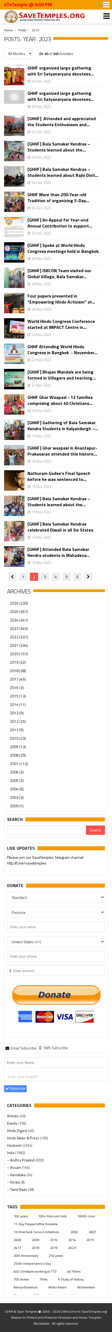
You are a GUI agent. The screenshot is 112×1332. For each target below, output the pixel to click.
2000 (74, 1231)
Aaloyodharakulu (26, 1287)
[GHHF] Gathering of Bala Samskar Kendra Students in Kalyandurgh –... (62, 426)
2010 (54, 1239)
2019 (54, 1247)
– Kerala (14, 1182)
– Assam (14, 1167)
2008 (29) (18, 755)
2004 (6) (17, 789)
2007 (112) (19, 763)
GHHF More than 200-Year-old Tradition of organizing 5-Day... (58, 198)
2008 (17, 1239)
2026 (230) (19, 603)
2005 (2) (17, 780)
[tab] (20, 1048)
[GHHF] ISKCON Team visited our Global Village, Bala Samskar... (59, 274)
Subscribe (17, 1088)
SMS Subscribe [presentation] (55, 1048)
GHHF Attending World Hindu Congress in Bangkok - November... (62, 350)
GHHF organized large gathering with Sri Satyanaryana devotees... (60, 71)
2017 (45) (18, 679)
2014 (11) (18, 704)
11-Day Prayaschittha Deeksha (36, 1224)
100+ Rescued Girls (52, 1216)
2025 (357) (19, 611)
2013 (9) (17, 713)
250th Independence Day (32, 1263)
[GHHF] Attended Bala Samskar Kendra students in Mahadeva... (58, 552)
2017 (17, 1247)
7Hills (43, 1279)
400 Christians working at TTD (35, 1271)
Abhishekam (86, 1287)
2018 (35, 1247)
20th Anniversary (26, 1255)
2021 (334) (19, 645)
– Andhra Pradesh (21, 1160)
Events (12, 1123)
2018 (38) (18, 670)
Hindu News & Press (23, 1138)
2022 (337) (19, 637)
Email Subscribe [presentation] (23, 1048)
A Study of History (71, 1279)
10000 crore (86, 1216)
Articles (13, 1116)
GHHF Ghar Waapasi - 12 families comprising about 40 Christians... (60, 400)
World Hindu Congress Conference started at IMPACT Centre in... (61, 324)
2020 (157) (19, 654)
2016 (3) (17, 687)
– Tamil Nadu (17, 1189)
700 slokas (21, 1279)
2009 (35, 1239)
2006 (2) (17, 772)
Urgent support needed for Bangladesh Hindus (57, 860)
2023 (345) (19, 628)
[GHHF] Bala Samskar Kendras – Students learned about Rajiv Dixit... (62, 172)
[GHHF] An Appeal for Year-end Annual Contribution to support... (59, 223)
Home (8, 30)
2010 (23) (18, 738)
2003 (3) (17, 797)
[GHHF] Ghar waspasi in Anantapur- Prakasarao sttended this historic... (62, 451)
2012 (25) (18, 721)
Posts (22, 30)
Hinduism (15, 1145)
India (11, 1152)
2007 (92, 1231)
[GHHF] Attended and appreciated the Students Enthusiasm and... (61, 122)
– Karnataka (16, 1175)
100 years (21, 1216)
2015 (90, 1239)
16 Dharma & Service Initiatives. (37, 1231)
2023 (72, 1247)
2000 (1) (17, 806)
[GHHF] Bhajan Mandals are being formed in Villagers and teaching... (61, 375)
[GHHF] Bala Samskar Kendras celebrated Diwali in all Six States (60, 527)
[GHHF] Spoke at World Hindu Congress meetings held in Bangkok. (63, 248)
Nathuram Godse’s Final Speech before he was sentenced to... (58, 476)
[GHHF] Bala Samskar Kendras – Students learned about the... (58, 147)
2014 (72, 1239)
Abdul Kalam (57, 1287)
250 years (56, 1255)
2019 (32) (18, 662)
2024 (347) (19, 620)
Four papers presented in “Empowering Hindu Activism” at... (61, 299)
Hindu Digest (17, 1130)
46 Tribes (73, 1271)
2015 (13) (18, 696)
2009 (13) (18, 747)
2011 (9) (17, 730)
